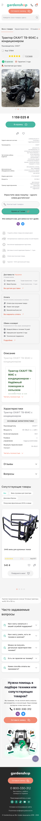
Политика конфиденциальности (20, 811)
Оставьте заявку (19, 11)
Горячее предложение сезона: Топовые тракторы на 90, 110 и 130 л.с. (20, 600)
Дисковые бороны (10, 498)
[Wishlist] (23, 133)
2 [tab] (18, 109)
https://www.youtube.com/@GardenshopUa (24, 802)
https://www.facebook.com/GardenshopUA (16, 802)
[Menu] (3, 5)
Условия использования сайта (20, 807)
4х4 (36, 434)
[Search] (36, 18)
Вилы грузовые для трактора (21, 493)
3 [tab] (20, 109)
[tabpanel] (20, 88)
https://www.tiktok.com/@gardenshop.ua (20, 802)
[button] (4, 527)
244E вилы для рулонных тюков (17, 549)
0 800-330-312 (20, 788)
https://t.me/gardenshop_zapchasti (29, 802)
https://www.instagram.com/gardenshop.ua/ (12, 802)
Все (5, 493)
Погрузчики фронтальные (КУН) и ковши (17, 503)
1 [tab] (16, 109)
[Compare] (17, 133)
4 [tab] (23, 109)
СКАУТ (17, 46)
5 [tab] (25, 109)
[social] (18, 224)
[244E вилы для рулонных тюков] (20, 527)
